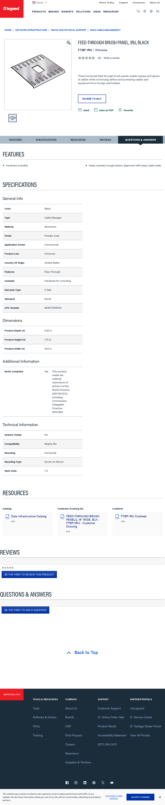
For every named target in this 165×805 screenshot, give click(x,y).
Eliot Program (73, 735)
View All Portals (140, 735)
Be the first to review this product (31, 575)
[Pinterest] (94, 783)
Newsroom (72, 753)
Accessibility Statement (112, 735)
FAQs (36, 726)
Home (8, 30)
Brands (69, 717)
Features (15, 140)
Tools (36, 708)
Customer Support (109, 708)
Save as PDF (106, 110)
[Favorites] (144, 11)
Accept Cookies (140, 797)
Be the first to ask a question (25, 610)
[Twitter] (103, 783)
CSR (68, 726)
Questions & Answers (140, 140)
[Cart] (157, 11)
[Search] (138, 11)
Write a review (112, 58)
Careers (70, 744)
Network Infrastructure (31, 30)
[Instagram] (76, 783)
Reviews (105, 140)
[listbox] (38, 74)
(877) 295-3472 (107, 744)
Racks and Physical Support (68, 30)
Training (38, 735)
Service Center (143, 717)
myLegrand (137, 708)
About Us (71, 708)
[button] (68, 42)
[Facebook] (67, 783)
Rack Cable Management (105, 30)
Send (86, 110)
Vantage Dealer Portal (147, 726)
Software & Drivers (44, 717)
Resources (78, 140)
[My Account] (151, 11)
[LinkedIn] (85, 783)
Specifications (46, 140)
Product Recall (107, 726)
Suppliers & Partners (78, 762)
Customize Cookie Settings (113, 797)
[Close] (160, 797)
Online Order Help (113, 717)
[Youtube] (112, 783)
